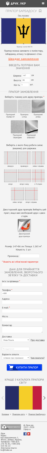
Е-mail (6, 307)
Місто (5, 316)
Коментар (7, 325)
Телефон (7, 290)
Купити (24, 365)
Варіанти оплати (10, 354)
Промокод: (13, 256)
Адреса (5, 299)
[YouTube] (28, 434)
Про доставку (23, 15)
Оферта (27, 429)
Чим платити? (38, 357)
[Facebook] (25, 434)
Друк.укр (29, 425)
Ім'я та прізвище (11, 281)
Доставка (7, 336)
